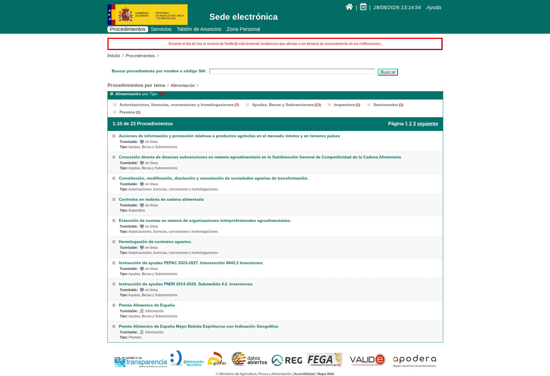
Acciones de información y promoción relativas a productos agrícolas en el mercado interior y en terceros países (229, 136)
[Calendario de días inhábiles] (364, 7)
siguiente (427, 123)
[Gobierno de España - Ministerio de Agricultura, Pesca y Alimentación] (147, 24)
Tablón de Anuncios (199, 29)
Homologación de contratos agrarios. (155, 241)
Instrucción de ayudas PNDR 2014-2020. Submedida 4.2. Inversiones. (186, 284)
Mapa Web (325, 374)
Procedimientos (128, 29)
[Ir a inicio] (349, 7)
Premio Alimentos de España (147, 305)
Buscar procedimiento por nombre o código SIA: (159, 71)
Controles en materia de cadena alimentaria (161, 199)
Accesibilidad (304, 374)
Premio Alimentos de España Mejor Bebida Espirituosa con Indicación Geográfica (198, 326)
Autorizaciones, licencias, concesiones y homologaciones (176, 104)
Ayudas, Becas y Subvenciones (283, 104)
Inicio (113, 55)
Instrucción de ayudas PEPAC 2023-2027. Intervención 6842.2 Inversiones (191, 262)
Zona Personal (243, 29)
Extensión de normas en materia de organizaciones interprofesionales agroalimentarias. (205, 220)
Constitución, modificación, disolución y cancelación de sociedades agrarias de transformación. (214, 178)
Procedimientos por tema (136, 85)
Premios (127, 112)
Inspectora (344, 104)
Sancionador (385, 104)
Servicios (161, 29)
